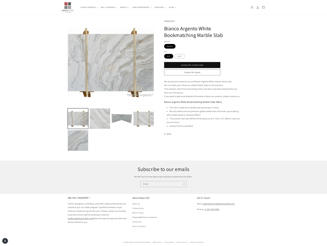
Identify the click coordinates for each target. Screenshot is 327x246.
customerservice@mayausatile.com (218, 203)
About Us (136, 204)
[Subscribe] (183, 184)
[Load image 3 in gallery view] (122, 118)
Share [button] (169, 134)
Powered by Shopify (143, 242)
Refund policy (157, 242)
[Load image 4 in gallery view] (143, 118)
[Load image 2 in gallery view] (100, 118)
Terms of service (182, 242)
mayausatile (133, 242)
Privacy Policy (138, 208)
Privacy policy (169, 242)
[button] (89, 7)
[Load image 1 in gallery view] (78, 118)
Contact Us (137, 222)
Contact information (197, 242)
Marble (170, 46)
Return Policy (138, 213)
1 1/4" (179, 56)
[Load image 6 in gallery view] (78, 140)
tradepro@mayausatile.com (80, 218)
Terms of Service (139, 226)
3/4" (169, 56)
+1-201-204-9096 (211, 209)
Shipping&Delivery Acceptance (144, 217)
